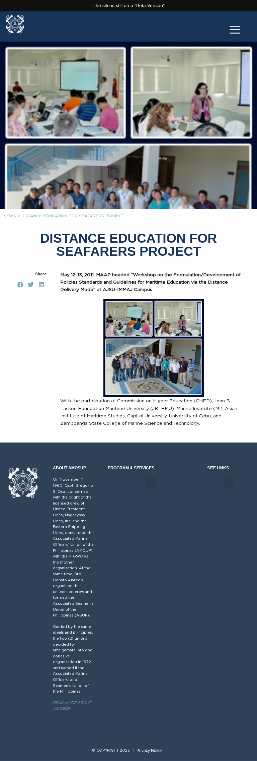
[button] (20, 285)
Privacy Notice (150, 750)
